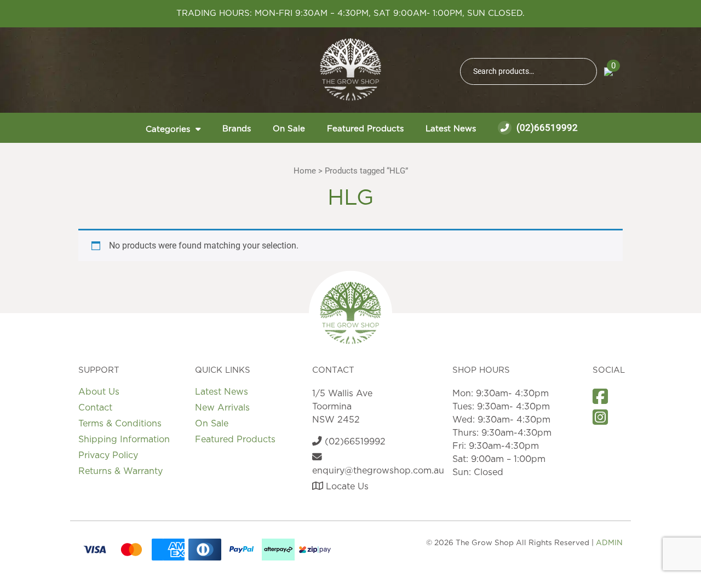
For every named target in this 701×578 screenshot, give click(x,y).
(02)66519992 (546, 127)
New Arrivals (222, 407)
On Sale (289, 129)
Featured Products (365, 129)
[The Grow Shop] (350, 69)
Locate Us (346, 486)
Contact (95, 407)
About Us (98, 392)
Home (305, 171)
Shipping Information (124, 439)
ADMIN (609, 543)
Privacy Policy (108, 455)
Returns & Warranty (120, 471)
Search (584, 71)
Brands (236, 129)
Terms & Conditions (120, 423)
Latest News (451, 129)
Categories (168, 129)
